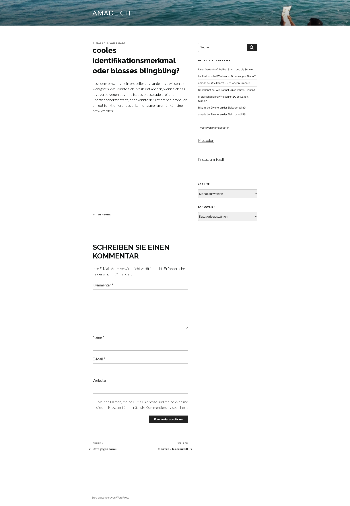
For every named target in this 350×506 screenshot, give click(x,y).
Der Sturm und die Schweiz (238, 69)
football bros (205, 76)
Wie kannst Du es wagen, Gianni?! (236, 76)
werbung (104, 214)
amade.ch (112, 13)
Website (99, 380)
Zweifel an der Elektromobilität (228, 107)
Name (98, 337)
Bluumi (202, 107)
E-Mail (99, 359)
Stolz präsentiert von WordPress (110, 497)
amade (121, 43)
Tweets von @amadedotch (213, 127)
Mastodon (206, 140)
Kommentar (103, 285)
